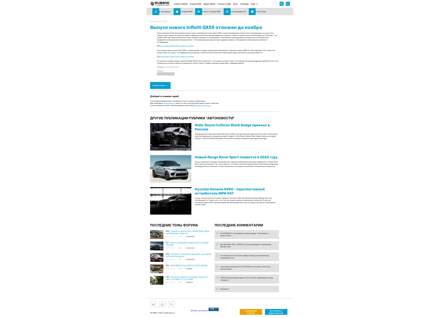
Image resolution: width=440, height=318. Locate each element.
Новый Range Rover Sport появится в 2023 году (236, 157)
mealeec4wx (190, 236)
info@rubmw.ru (169, 313)
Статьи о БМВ (224, 4)
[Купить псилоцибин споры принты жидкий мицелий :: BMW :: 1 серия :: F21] (156, 246)
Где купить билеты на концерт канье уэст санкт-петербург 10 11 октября (187, 278)
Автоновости (155, 21)
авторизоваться (169, 103)
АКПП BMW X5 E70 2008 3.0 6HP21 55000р (188, 265)
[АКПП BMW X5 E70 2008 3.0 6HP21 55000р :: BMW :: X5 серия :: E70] (156, 269)
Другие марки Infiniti (165, 74)
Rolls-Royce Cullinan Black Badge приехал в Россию (232, 127)
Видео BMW (209, 4)
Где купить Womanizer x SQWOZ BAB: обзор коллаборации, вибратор (187, 232)
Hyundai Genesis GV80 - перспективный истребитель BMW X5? (230, 191)
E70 (167, 265)
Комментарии (159, 85)
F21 (167, 243)
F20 (167, 231)
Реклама (244, 4)
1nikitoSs (189, 268)
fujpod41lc (189, 282)
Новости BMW (181, 4)
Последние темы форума (174, 225)
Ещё (253, 4)
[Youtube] (162, 304)
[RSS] (171, 304)
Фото (235, 4)
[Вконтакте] (153, 304)
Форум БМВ (195, 4)
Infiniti (165, 21)
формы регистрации (203, 105)
